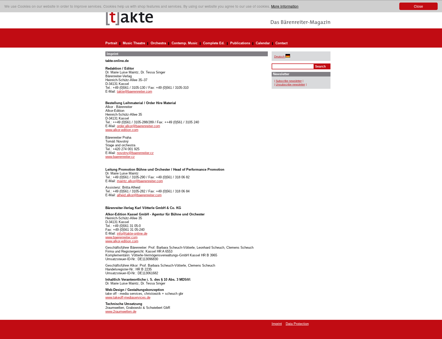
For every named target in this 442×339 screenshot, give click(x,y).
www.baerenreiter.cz (120, 157)
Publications (240, 43)
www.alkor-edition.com (121, 130)
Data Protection (297, 324)
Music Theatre (134, 43)
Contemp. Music (184, 43)
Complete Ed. (214, 43)
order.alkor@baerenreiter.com (138, 126)
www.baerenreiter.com (121, 237)
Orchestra (158, 43)
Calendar (263, 43)
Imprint (277, 324)
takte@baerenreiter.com (134, 91)
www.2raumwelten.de (120, 311)
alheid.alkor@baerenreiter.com (139, 195)
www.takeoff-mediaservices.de (127, 297)
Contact (281, 43)
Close (418, 6)
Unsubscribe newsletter (290, 84)
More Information (285, 6)
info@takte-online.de (132, 233)
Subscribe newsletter (289, 80)
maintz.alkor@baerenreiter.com (140, 181)
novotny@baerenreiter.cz (135, 153)
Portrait (111, 43)
